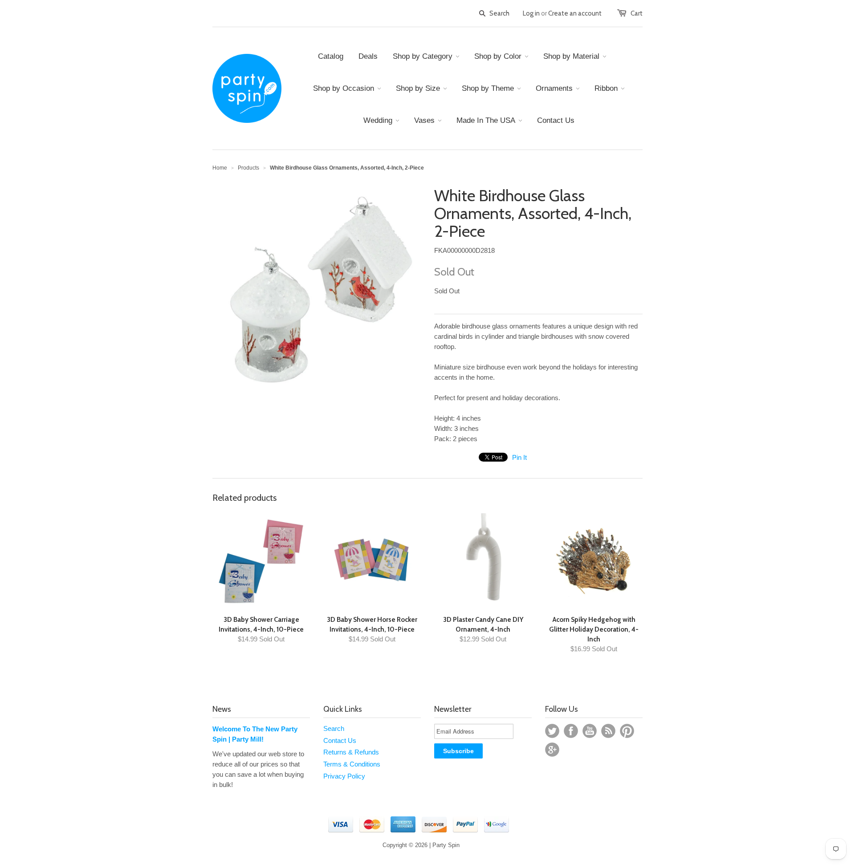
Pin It (519, 457)
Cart (637, 13)
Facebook (571, 731)
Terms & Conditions (351, 764)
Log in (531, 13)
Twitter (552, 731)
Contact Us (339, 740)
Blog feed (608, 731)
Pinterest (627, 731)
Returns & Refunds (351, 752)
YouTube (589, 731)
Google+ (552, 749)
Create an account (575, 13)
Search (333, 728)
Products (248, 168)
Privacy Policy (344, 776)
